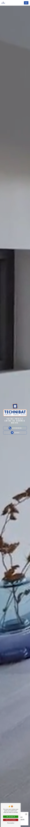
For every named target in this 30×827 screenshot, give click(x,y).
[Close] (26, 814)
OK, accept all (10, 816)
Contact (16, 432)
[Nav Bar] (26, 2)
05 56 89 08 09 (16, 428)
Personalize (10, 823)
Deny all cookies (11, 820)
